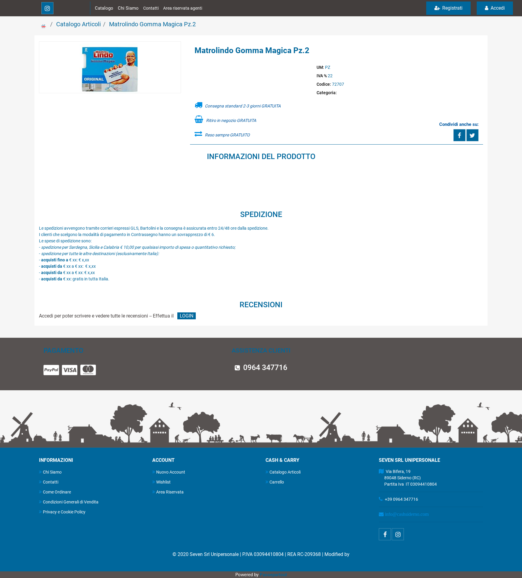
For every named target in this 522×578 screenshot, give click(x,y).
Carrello (276, 482)
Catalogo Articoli (78, 24)
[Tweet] (472, 135)
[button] (110, 67)
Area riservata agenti (182, 8)
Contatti (151, 8)
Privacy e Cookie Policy (64, 511)
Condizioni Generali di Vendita (70, 502)
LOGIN (186, 316)
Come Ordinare (57, 492)
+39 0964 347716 (401, 499)
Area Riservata (170, 492)
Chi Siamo (128, 8)
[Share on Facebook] (459, 135)
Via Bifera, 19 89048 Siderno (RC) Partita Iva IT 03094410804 (408, 478)
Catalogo (104, 8)
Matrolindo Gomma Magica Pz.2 (152, 24)
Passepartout (273, 574)
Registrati (451, 8)
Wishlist (163, 482)
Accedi (497, 8)
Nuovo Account (170, 472)
